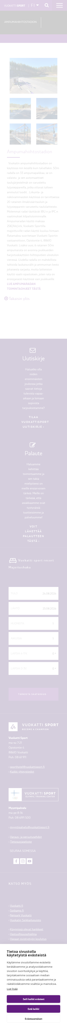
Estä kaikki (33, 1009)
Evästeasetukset (33, 1018)
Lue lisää (12, 989)
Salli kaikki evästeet (33, 999)
